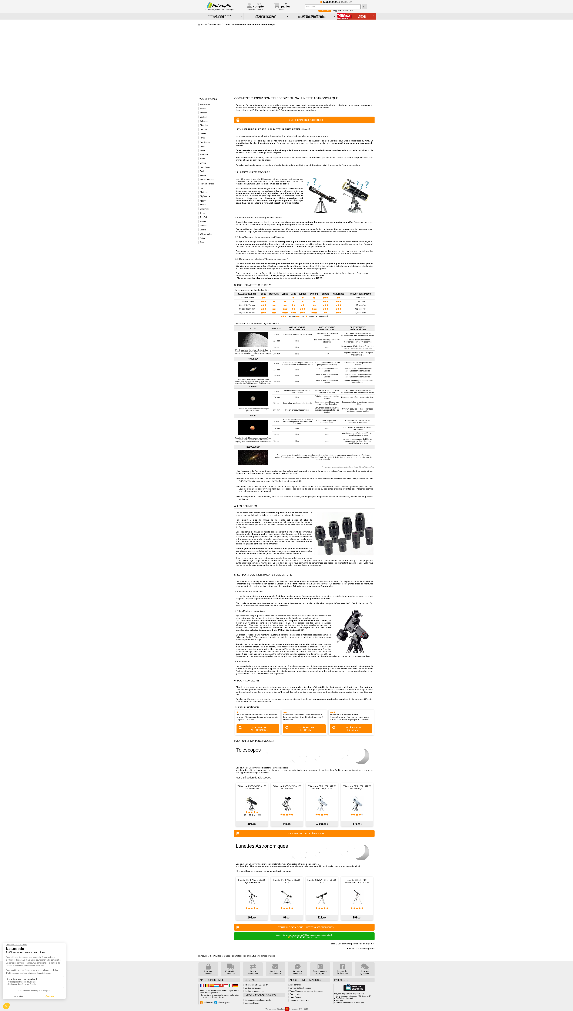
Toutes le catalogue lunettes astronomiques (306, 927)
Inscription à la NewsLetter (275, 972)
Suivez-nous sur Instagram (320, 972)
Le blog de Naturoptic (297, 972)
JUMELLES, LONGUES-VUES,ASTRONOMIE (219, 16)
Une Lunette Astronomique (259, 728)
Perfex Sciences (207, 184)
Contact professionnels (255, 991)
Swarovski (204, 209)
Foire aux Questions (365, 972)
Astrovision (205, 104)
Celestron (204, 121)
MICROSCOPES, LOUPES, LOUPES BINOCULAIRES (265, 16)
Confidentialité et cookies (300, 988)
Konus (202, 146)
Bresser (203, 113)
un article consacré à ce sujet (293, 637)
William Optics (206, 234)
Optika (203, 163)
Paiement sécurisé (208, 972)
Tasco (202, 213)
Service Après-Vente (253, 972)
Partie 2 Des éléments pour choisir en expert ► (352, 943)
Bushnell (203, 117)
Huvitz (202, 138)
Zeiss (202, 238)
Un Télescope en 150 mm (353, 728)
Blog (334, 11)
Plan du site (294, 994)
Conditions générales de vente (258, 1000)
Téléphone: (256, 985)
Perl (201, 188)
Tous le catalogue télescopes (306, 833)
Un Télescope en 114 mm (306, 728)
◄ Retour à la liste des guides (360, 948)
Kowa (202, 150)
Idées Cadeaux (295, 997)
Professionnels (343, 11)
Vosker (203, 230)
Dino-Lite (204, 125)
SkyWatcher (205, 196)
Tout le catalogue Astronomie (306, 120)
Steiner (203, 205)
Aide (351, 11)
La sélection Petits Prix (299, 1000)
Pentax (203, 175)
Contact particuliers (253, 988)
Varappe (203, 225)
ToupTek (203, 217)
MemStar (204, 154)
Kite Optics (205, 142)
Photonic (204, 192)
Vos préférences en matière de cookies (306, 991)
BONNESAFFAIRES (362, 16)
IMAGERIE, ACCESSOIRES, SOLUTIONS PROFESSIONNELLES (311, 16)
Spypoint (204, 200)
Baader (203, 108)
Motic (202, 159)
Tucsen (203, 221)
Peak (202, 171)
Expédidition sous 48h (230, 972)
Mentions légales (252, 1003)
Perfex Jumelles (207, 179)
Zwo (202, 242)
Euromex (204, 129)
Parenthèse (205, 167)
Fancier (203, 134)
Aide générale (295, 985)
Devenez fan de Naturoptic (342, 972)
